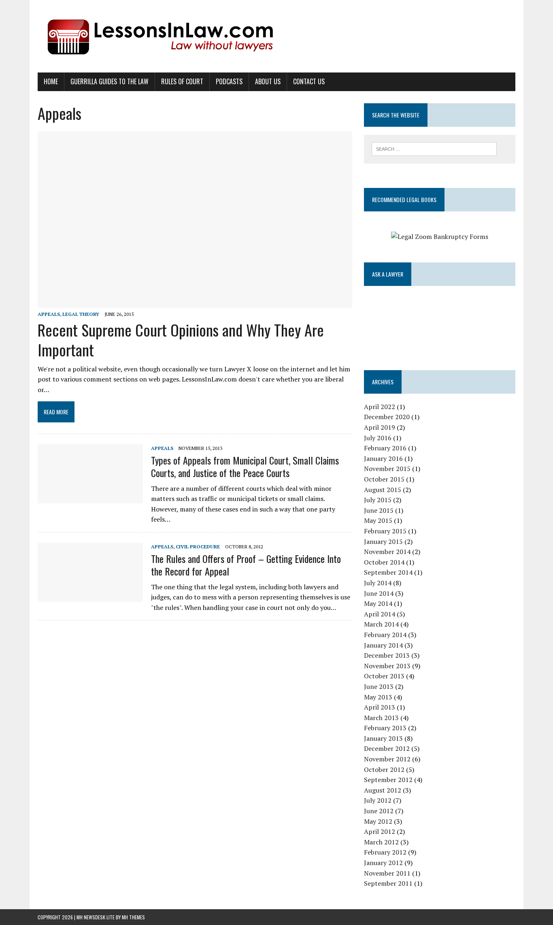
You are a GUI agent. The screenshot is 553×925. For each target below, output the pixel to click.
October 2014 (384, 562)
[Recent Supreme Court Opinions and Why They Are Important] (195, 302)
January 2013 (383, 738)
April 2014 (379, 614)
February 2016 (385, 447)
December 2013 (387, 655)
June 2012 (378, 810)
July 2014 (377, 582)
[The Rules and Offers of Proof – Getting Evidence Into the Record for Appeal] (90, 596)
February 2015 (385, 530)
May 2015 (378, 520)
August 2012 (382, 790)
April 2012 (379, 831)
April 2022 (379, 406)
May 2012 (378, 821)
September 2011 (388, 883)
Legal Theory (80, 314)
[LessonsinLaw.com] (276, 36)
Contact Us (309, 81)
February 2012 (385, 852)
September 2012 (388, 779)
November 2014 (387, 551)
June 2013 (378, 686)
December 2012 (387, 748)
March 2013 (381, 717)
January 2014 (383, 645)
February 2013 (385, 727)
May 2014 (378, 603)
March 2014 (381, 624)
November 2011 (387, 873)
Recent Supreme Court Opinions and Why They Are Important (181, 339)
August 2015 (382, 489)
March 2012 (381, 842)
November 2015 (387, 468)
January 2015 (383, 541)
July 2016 (377, 437)
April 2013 (379, 707)
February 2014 (385, 634)
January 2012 (383, 862)
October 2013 (384, 675)
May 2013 (378, 697)
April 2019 (379, 427)
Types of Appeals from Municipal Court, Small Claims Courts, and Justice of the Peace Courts (245, 466)
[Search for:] (434, 148)
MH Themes (133, 917)
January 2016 (383, 458)
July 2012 (377, 800)
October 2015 (384, 479)
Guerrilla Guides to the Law (109, 81)
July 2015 (377, 499)
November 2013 (387, 665)
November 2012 (387, 758)
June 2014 (378, 593)
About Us (268, 81)
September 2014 (388, 572)
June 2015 (378, 510)
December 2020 (387, 416)
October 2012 (384, 769)
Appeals (49, 314)
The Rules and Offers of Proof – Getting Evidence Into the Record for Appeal (246, 564)
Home (51, 81)
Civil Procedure (198, 546)
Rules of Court (182, 81)
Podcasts (229, 81)
